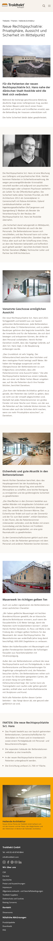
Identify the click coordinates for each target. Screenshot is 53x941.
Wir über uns (9, 867)
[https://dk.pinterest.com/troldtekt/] (12, 862)
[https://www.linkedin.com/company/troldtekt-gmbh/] (20, 862)
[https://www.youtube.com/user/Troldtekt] (16, 862)
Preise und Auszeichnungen (14, 883)
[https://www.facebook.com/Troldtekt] (8, 862)
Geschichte (7, 880)
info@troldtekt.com (11, 857)
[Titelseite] (13, 6)
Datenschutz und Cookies (13, 898)
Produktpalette (9, 922)
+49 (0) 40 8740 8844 (15, 852)
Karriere (6, 876)
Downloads (7, 926)
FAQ (4, 930)
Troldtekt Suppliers (10, 895)
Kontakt (7, 907)
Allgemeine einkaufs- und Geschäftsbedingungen (23, 891)
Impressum (7, 887)
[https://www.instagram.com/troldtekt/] (4, 862)
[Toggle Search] (43, 5)
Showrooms (8, 912)
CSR (4, 872)
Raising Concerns (10, 902)
